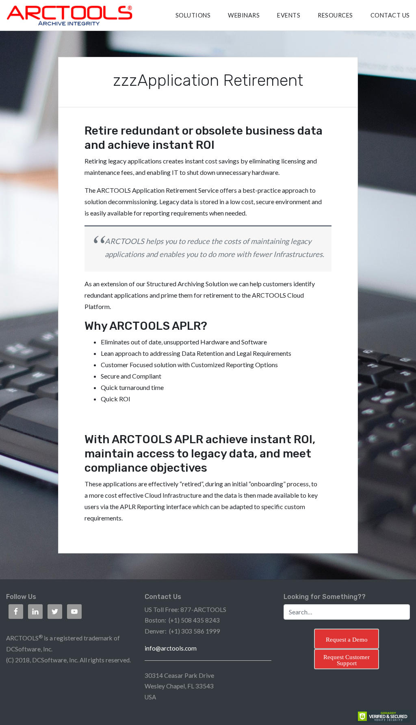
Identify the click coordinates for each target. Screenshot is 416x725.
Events (288, 15)
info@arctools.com (171, 648)
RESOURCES (335, 15)
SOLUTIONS (193, 15)
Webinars (244, 15)
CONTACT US (390, 15)
